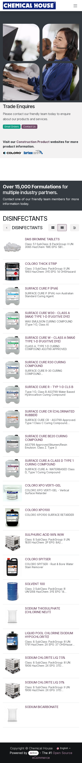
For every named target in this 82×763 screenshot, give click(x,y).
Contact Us (29, 126)
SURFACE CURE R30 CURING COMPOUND (45, 364)
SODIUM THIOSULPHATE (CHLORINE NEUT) (42, 610)
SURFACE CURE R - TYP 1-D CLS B (49, 387)
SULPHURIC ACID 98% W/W (44, 535)
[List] (62, 227)
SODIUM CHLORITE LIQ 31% (44, 682)
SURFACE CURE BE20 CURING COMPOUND (46, 438)
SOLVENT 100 (35, 584)
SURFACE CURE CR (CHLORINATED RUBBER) (50, 413)
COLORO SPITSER (38, 559)
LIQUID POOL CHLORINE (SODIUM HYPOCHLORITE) (49, 635)
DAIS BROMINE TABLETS (42, 239)
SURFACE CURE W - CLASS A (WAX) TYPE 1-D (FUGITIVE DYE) (50, 339)
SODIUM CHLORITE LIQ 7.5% (45, 658)
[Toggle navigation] (75, 6)
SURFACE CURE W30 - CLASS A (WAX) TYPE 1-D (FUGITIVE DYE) (47, 314)
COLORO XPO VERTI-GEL (43, 485)
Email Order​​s (12, 126)
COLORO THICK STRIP (41, 264)
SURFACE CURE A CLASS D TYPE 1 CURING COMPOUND (49, 462)
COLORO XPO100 (37, 510)
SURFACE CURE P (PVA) (41, 288)
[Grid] (53, 227)
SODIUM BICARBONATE (41, 707)
